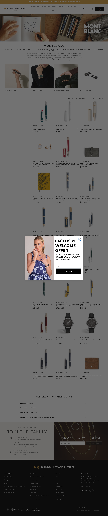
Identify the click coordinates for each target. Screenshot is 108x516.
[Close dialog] (80, 238)
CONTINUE (68, 271)
